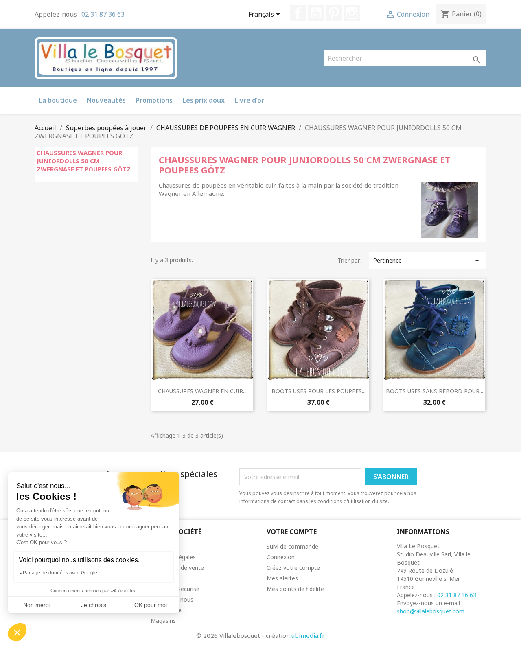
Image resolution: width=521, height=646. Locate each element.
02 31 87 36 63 (103, 14)
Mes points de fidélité (295, 589)
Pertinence (427, 260)
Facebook (298, 13)
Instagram (352, 13)
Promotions (154, 100)
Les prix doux (203, 100)
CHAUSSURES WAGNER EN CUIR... (202, 391)
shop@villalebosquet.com (430, 611)
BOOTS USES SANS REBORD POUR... (434, 391)
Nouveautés (106, 100)
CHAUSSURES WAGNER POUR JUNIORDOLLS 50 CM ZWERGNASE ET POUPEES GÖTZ (84, 161)
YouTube (316, 13)
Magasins (163, 620)
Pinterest (334, 13)
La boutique (58, 100)
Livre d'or (249, 100)
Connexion (281, 557)
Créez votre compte (293, 568)
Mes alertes (282, 578)
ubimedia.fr (308, 635)
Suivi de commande (292, 546)
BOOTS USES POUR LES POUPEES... (318, 391)
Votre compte (292, 531)
